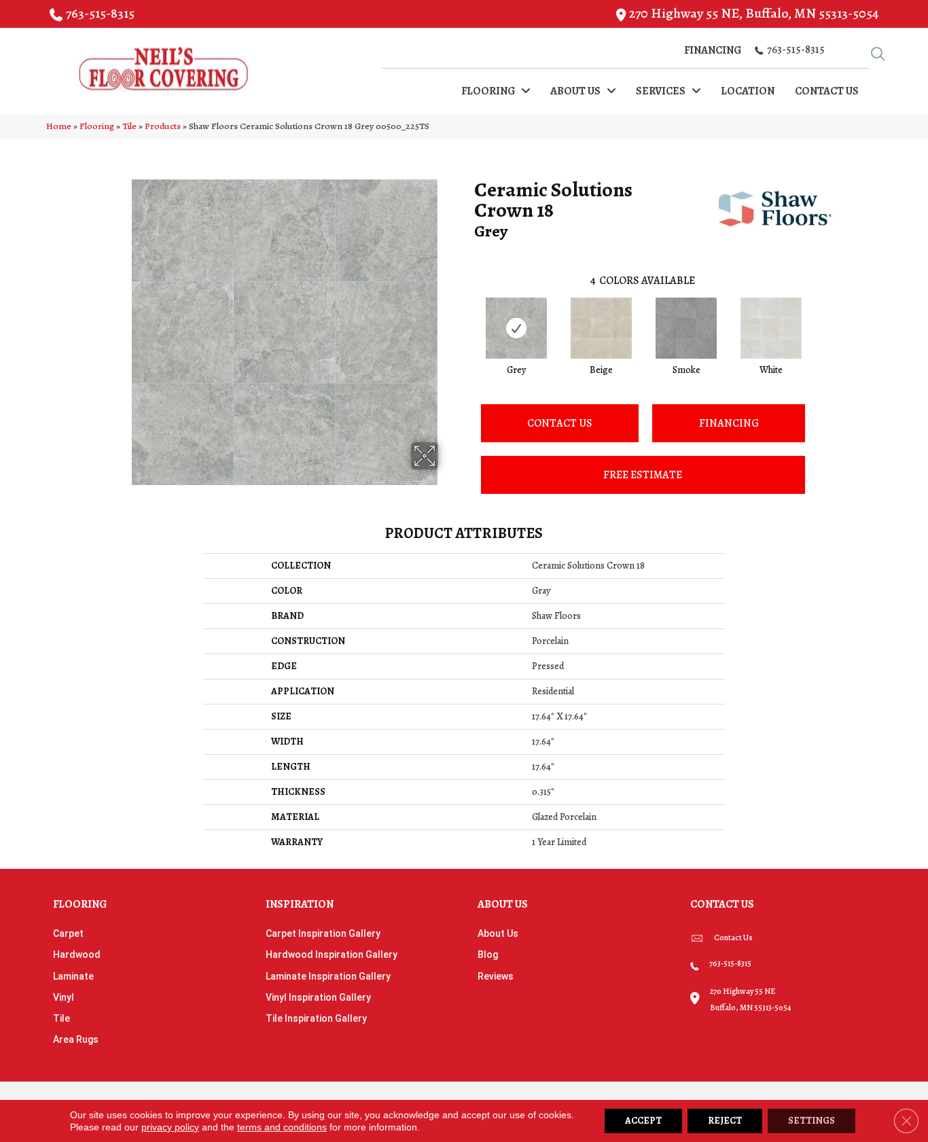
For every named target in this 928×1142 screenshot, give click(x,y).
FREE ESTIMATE (642, 474)
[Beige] (601, 328)
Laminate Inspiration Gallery (328, 976)
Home (58, 126)
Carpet (68, 933)
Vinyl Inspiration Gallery (318, 997)
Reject (725, 1120)
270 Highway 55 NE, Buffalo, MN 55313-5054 (753, 13)
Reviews (496, 976)
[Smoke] (686, 328)
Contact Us (559, 423)
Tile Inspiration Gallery (316, 1018)
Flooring (96, 126)
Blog (488, 954)
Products (163, 126)
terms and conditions (282, 1127)
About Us (498, 933)
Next (818, 314)
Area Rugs (76, 1039)
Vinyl (63, 997)
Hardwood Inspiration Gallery (331, 954)
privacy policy (170, 1127)
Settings (811, 1120)
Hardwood (77, 954)
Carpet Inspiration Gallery (323, 933)
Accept (643, 1120)
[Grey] (516, 328)
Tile (129, 126)
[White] (771, 328)
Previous (467, 314)
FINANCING (729, 423)
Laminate (73, 976)
